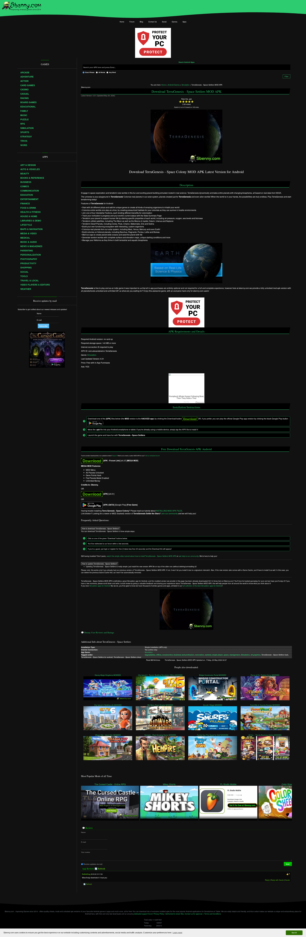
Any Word (112, 72)
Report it (114, 456)
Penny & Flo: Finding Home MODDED (265, 675)
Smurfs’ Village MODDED (212, 705)
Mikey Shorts (169, 784)
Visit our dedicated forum (152, 456)
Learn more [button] (177, 933)
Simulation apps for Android (99, 586)
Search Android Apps (186, 62)
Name (83, 832)
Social (164, 21)
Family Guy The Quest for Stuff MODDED (212, 735)
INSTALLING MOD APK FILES (169, 510)
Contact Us (152, 21)
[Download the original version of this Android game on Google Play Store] (92, 504)
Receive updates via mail (92, 864)
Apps (184, 21)
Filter (286, 76)
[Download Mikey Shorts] (169, 802)
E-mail (83, 842)
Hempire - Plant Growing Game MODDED (160, 735)
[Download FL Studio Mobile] (228, 802)
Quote (287, 880)
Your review (85, 852)
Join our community (169, 513)
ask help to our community (189, 556)
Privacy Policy (159, 914)
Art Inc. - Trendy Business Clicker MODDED (265, 735)
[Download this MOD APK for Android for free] (92, 460)
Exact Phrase (89, 72)
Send (288, 864)
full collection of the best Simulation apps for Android (202, 586)
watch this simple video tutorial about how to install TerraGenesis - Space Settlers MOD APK (141, 556)
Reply (267, 880)
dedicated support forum (143, 914)
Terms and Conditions (212, 914)
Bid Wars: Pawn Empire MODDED (160, 705)
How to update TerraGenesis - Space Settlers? (99, 564)
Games (174, 21)
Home (122, 21)
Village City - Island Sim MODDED (108, 735)
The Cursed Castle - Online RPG (110, 784)
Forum (131, 21)
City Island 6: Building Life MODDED (108, 705)
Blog (141, 21)
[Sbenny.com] (21, 5)
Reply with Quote (277, 880)
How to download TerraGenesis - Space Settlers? (100, 528)
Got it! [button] (294, 933)
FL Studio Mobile (228, 784)
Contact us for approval (193, 914)
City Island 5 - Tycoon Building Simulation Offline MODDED (160, 675)
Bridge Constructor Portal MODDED (212, 675)
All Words (101, 72)
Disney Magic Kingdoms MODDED (108, 675)
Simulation (91, 355)
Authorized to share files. (174, 914)
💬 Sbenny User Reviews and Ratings (97, 632)
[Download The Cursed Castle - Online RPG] (110, 802)
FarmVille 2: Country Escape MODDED (265, 705)
